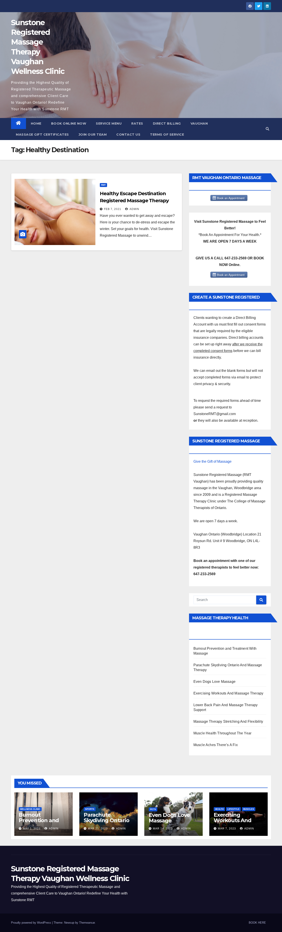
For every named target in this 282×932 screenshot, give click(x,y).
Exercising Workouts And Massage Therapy (228, 693)
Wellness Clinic (30, 809)
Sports (89, 809)
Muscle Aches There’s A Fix (215, 745)
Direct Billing (167, 123)
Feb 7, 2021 (112, 209)
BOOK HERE (257, 922)
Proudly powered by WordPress (31, 922)
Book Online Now (68, 123)
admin (134, 209)
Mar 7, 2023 (227, 828)
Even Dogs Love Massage (214, 681)
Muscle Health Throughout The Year (222, 733)
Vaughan (199, 123)
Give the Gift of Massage (212, 461)
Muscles (248, 809)
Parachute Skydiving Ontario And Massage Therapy (106, 823)
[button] (267, 129)
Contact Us (128, 135)
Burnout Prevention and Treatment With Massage (40, 823)
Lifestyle (233, 809)
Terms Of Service (167, 135)
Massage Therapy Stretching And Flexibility (228, 721)
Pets (153, 809)
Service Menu (109, 123)
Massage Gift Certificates (42, 135)
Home (36, 123)
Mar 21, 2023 (98, 828)
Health (219, 809)
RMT (103, 185)
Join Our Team (93, 135)
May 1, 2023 (32, 828)
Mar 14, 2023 (163, 828)
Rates (137, 123)
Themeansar (87, 922)
